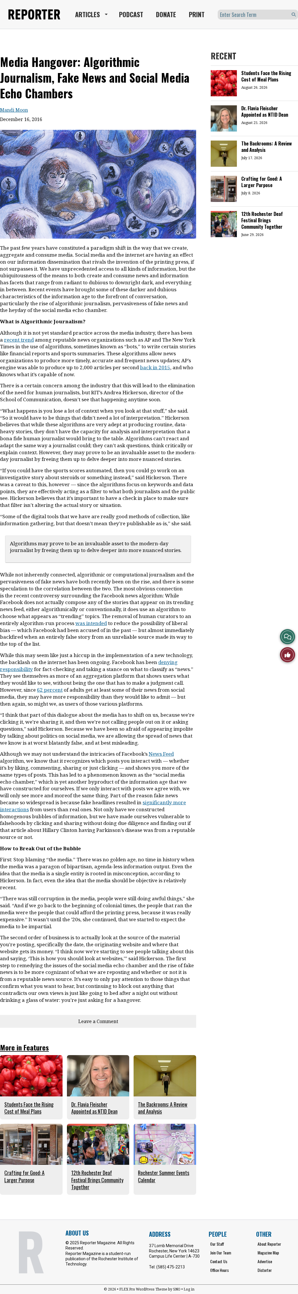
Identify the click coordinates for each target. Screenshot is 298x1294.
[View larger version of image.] (98, 184)
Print (197, 14)
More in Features (24, 1047)
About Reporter (269, 1244)
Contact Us (218, 1261)
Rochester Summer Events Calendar (163, 1176)
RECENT (223, 56)
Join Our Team (220, 1252)
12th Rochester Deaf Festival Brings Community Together (262, 220)
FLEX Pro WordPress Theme (143, 1289)
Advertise (265, 1261)
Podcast (131, 14)
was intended (91, 623)
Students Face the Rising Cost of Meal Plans (266, 76)
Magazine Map (268, 1252)
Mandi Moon (14, 110)
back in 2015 (155, 367)
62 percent (50, 689)
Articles (87, 14)
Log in (189, 1289)
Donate (166, 14)
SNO (176, 1289)
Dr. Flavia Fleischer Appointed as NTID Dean (264, 111)
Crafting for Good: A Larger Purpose (261, 182)
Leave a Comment (98, 1021)
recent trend (19, 339)
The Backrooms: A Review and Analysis (266, 146)
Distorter (265, 1270)
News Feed (161, 753)
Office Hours (219, 1270)
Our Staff (217, 1244)
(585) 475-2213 (170, 1267)
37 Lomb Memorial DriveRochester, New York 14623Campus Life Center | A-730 (174, 1251)
